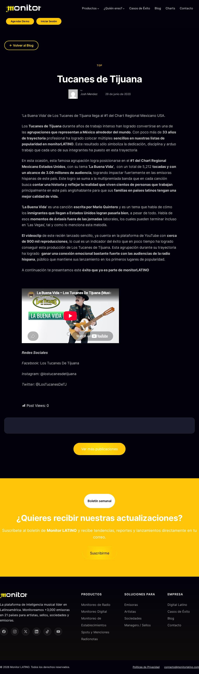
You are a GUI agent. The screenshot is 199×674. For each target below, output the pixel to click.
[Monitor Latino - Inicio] (23, 8)
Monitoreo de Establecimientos (93, 621)
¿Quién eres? (113, 8)
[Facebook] (4, 631)
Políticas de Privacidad (146, 667)
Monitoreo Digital (94, 611)
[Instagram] (15, 631)
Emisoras (131, 605)
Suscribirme (99, 553)
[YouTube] (58, 631)
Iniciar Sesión (49, 21)
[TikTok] (47, 631)
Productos (89, 8)
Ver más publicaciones (99, 449)
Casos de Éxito (179, 611)
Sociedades (132, 618)
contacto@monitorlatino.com (181, 667)
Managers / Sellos (137, 625)
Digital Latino (177, 605)
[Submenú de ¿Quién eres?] (124, 8)
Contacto (174, 625)
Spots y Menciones (95, 632)
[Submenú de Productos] (98, 8)
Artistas (130, 611)
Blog (171, 618)
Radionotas (89, 639)
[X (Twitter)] (26, 631)
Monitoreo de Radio (95, 605)
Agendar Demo (20, 21)
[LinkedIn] (36, 631)
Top (99, 65)
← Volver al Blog (21, 45)
